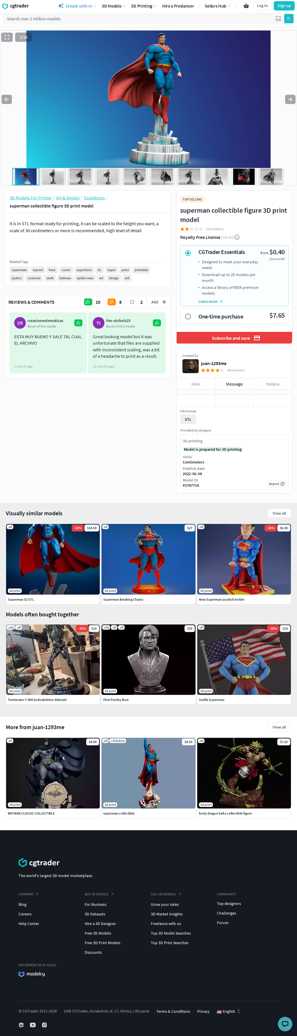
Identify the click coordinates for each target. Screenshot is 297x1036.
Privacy (203, 1011)
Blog (22, 904)
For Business (95, 904)
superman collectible (119, 813)
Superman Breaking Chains (123, 599)
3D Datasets (95, 914)
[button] (278, 18)
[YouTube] (33, 1025)
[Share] (272, 400)
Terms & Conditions (173, 1011)
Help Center (29, 923)
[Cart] (246, 5)
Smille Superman (211, 699)
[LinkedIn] (21, 1025)
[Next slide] (290, 99)
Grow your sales (165, 904)
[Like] (196, 400)
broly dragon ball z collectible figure (225, 813)
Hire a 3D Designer (100, 923)
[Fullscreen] (7, 37)
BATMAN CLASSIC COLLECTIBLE (31, 813)
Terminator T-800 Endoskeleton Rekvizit (37, 699)
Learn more (208, 301)
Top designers (229, 903)
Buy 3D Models (97, 894)
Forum (223, 922)
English (226, 1011)
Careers (25, 914)
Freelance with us (166, 923)
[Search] (289, 18)
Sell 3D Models (163, 894)
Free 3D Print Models (102, 942)
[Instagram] (45, 1025)
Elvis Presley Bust (115, 699)
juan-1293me (214, 363)
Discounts (93, 952)
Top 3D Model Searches (171, 933)
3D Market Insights (167, 914)
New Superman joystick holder (222, 599)
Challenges (226, 913)
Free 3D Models (98, 933)
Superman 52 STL (21, 599)
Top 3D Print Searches (170, 942)
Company (26, 894)
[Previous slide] (6, 99)
